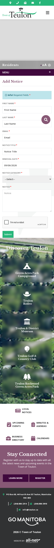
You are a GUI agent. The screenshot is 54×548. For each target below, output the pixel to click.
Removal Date (10, 159)
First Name (8, 103)
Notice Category (12, 172)
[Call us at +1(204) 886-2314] (18, 3)
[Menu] (48, 12)
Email (6, 131)
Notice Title (9, 145)
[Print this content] (49, 65)
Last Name (8, 117)
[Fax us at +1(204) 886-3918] (26, 3)
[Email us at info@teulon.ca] (33, 3)
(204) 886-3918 (40, 503)
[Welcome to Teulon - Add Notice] (19, 13)
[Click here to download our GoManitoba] (27, 521)
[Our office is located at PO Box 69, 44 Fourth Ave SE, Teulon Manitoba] (10, 3)
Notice (6, 186)
